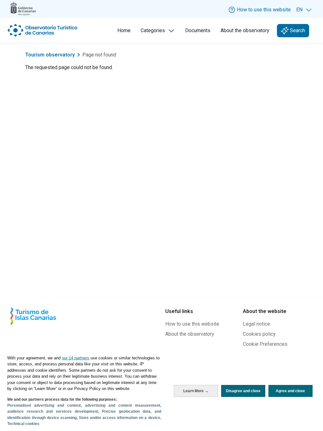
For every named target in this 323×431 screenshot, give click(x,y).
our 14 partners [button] (75, 358)
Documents (197, 30)
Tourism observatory (50, 55)
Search (297, 30)
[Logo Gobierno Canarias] (23, 9)
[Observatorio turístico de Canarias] (43, 30)
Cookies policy (259, 334)
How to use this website (192, 324)
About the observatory (244, 30)
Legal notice (256, 324)
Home (124, 30)
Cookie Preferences (265, 344)
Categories (158, 32)
